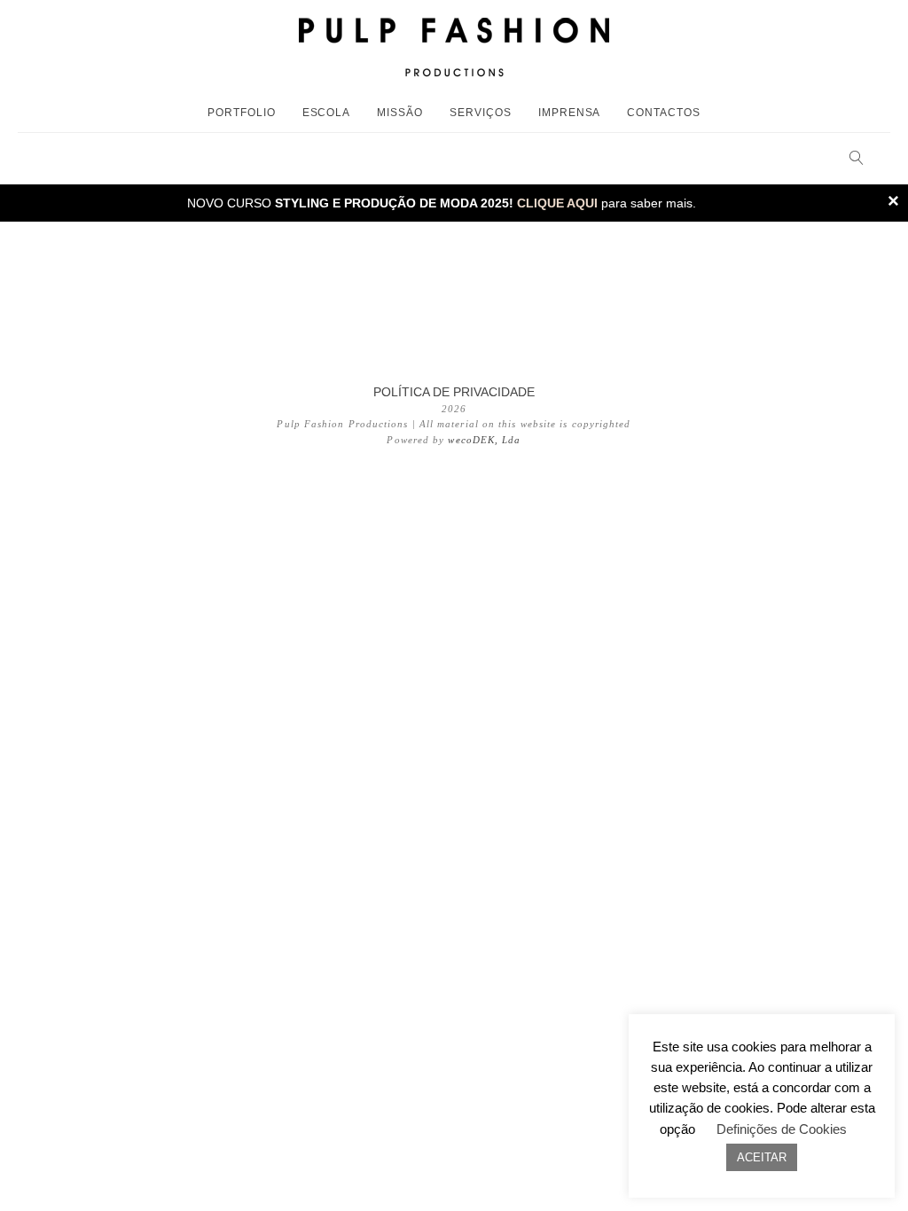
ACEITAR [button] (762, 1157)
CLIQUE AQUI (557, 203)
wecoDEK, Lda (484, 439)
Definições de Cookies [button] (781, 1129)
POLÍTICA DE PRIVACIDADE (454, 392)
